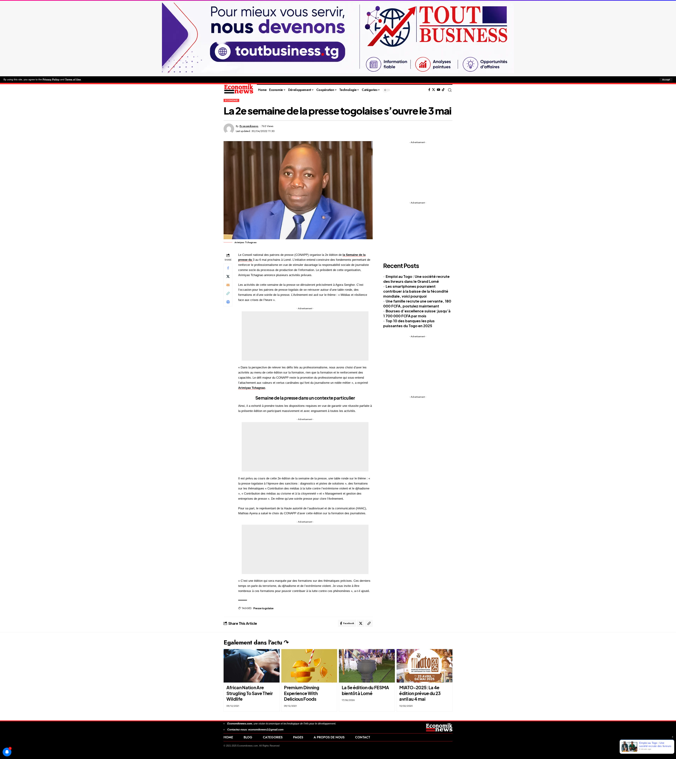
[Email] (228, 284)
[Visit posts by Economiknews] (229, 129)
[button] (666, 80)
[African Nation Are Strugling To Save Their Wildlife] (252, 666)
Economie (231, 100)
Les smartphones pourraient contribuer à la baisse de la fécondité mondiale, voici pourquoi (415, 291)
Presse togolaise (263, 608)
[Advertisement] (305, 336)
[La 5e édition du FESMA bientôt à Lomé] (367, 666)
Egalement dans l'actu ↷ (256, 642)
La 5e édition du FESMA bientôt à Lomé (365, 690)
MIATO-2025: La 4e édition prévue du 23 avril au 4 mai (419, 693)
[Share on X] (228, 276)
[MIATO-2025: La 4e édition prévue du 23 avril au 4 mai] (425, 666)
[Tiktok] (443, 89)
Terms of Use (73, 79)
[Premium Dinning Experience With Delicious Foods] (309, 666)
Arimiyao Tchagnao (251, 388)
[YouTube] (438, 89)
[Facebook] (429, 89)
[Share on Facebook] (228, 268)
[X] (433, 89)
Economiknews (249, 126)
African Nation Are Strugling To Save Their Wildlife (249, 693)
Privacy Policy (51, 79)
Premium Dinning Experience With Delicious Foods (301, 693)
